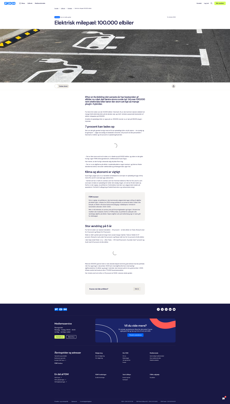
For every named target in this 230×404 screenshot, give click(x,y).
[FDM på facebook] (158, 309)
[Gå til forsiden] (9, 3)
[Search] (211, 3)
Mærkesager (126, 358)
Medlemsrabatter (154, 360)
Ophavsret (74, 401)
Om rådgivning (99, 358)
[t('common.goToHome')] (60, 309)
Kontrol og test (126, 377)
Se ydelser (152, 377)
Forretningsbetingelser (86, 401)
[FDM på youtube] (174, 309)
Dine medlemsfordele (155, 358)
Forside (56, 8)
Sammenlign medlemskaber (157, 356)
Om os (124, 356)
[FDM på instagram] (166, 309)
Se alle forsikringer (100, 377)
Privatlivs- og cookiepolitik (61, 401)
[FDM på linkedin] (170, 309)
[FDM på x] (162, 309)
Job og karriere (126, 360)
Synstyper (125, 379)
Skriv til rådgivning (100, 356)
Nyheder (70, 8)
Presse (124, 362)
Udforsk (63, 8)
